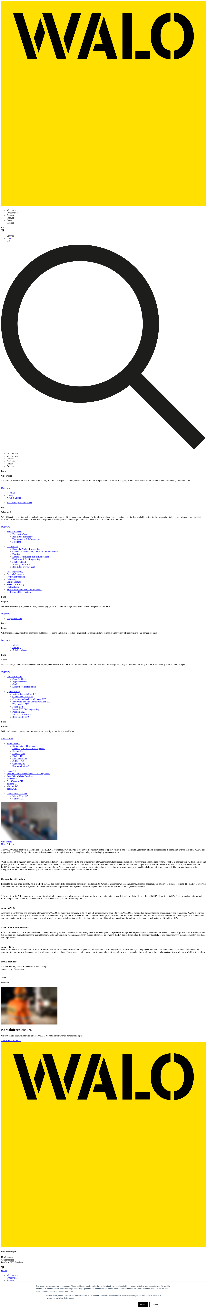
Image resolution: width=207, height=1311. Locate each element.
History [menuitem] (10, 495)
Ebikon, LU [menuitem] (17, 751)
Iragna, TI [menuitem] (11, 771)
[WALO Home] (103, 205)
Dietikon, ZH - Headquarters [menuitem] (25, 746)
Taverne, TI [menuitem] (12, 784)
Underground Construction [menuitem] (19, 592)
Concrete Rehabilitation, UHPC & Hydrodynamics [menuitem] (35, 551)
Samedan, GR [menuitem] (13, 778)
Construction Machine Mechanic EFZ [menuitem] (29, 699)
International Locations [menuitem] (17, 793)
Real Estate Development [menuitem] (23, 567)
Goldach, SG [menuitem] (18, 761)
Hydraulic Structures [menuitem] (16, 577)
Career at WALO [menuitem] (14, 676)
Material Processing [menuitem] (15, 584)
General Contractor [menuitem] (15, 574)
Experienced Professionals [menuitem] (24, 687)
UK (8, 241)
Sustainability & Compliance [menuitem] (19, 502)
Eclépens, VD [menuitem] (18, 753)
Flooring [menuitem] (16, 554)
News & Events (8, 844)
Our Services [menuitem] (12, 546)
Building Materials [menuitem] (20, 650)
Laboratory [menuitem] (12, 579)
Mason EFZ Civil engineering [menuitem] (25, 709)
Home (4, 1270)
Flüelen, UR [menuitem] (17, 756)
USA (9, 238)
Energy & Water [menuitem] (19, 534)
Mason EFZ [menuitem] (17, 707)
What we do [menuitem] (12, 1278)
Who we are (6, 841)
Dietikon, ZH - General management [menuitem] (28, 748)
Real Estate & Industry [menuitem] (22, 537)
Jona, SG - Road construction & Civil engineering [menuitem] (29, 773)
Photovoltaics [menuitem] (13, 587)
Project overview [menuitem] (14, 618)
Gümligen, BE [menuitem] (18, 764)
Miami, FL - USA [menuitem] (20, 796)
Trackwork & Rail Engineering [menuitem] (26, 559)
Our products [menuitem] (12, 645)
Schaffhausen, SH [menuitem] (15, 781)
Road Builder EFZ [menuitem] (20, 717)
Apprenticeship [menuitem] (13, 691)
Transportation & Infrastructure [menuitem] (26, 539)
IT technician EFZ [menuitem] (20, 704)
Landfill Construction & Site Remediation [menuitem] (30, 557)
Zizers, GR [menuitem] (12, 789)
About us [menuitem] (11, 493)
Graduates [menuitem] (16, 684)
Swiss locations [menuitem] (13, 743)
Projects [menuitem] (10, 1280)
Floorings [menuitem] (16, 542)
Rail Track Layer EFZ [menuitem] (22, 714)
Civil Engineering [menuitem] (15, 571)
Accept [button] (142, 1304)
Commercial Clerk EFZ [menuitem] (22, 696)
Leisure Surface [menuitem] (14, 582)
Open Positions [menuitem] (19, 679)
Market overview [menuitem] (14, 531)
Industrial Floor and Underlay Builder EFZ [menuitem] (31, 701)
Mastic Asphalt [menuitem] (19, 562)
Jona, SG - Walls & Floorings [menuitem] (20, 776)
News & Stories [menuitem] (14, 498)
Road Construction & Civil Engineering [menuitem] (24, 589)
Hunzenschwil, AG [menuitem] (21, 766)
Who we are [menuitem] (12, 1275)
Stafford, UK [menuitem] (18, 798)
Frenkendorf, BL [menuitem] (19, 758)
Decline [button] (155, 1304)
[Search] (103, 449)
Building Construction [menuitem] (22, 564)
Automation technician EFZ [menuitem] (24, 694)
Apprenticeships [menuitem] (19, 681)
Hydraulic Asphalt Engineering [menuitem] (26, 549)
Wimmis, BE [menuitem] (12, 786)
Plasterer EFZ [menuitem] (18, 712)
